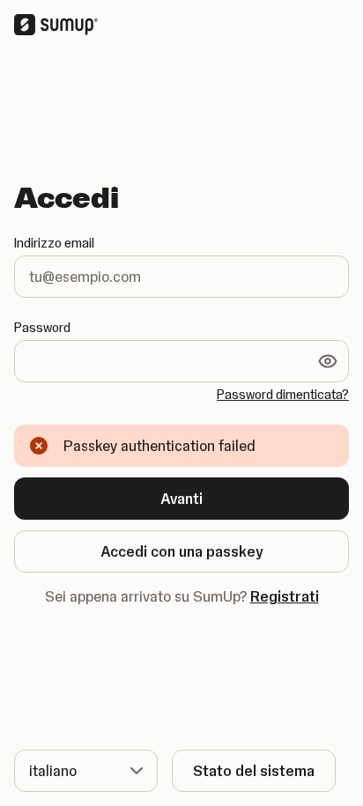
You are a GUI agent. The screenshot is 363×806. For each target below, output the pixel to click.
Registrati (284, 596)
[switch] (327, 361)
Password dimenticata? (283, 395)
